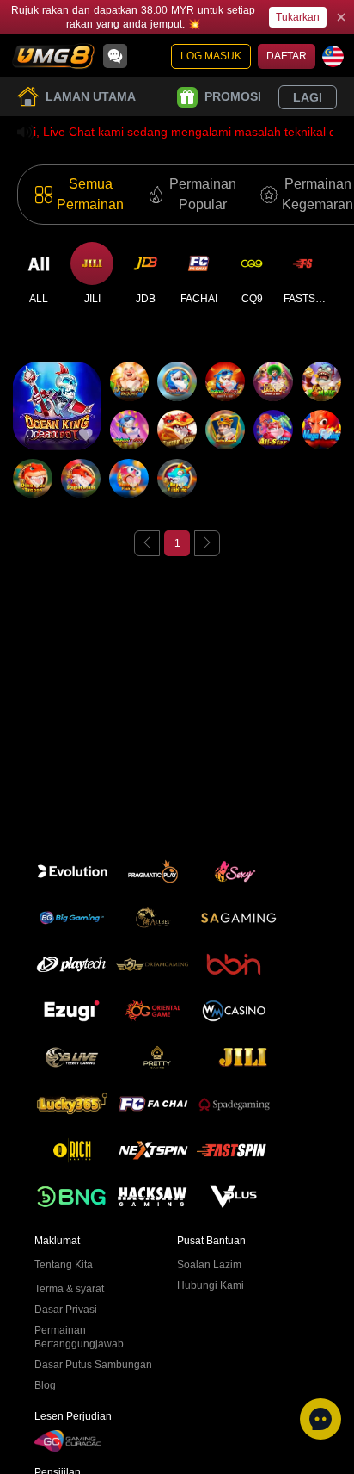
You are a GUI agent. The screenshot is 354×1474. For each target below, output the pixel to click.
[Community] (115, 56)
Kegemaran (57, 370)
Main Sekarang (57, 420)
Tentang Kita (63, 1265)
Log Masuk (210, 56)
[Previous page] (147, 543)
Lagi (307, 97)
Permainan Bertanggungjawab (79, 1337)
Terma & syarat (69, 1289)
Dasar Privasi (65, 1310)
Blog (45, 1385)
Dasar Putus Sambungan (93, 1365)
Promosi (232, 96)
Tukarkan (298, 17)
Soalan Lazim (209, 1265)
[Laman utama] (53, 55)
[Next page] (207, 543)
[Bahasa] (333, 56)
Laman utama (91, 96)
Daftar (286, 56)
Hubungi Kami (210, 1285)
